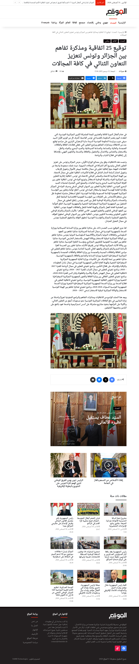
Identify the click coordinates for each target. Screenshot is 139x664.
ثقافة (74, 23)
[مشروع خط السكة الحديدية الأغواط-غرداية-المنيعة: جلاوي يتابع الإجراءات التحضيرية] (115, 509)
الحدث (113, 23)
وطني (98, 23)
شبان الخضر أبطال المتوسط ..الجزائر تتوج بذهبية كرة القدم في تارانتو (88, 521)
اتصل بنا (34, 626)
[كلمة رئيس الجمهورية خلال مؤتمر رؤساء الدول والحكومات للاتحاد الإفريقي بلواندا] (115, 576)
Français (45, 23)
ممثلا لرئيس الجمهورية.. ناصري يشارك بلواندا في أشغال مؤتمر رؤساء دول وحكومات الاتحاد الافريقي (89, 589)
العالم (68, 23)
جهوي (105, 23)
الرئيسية (122, 23)
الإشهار (35, 630)
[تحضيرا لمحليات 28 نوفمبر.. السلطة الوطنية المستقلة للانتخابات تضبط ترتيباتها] (88, 542)
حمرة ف (121, 71)
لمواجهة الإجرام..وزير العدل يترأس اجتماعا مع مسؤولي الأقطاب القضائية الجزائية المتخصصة (103, 420)
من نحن (34, 621)
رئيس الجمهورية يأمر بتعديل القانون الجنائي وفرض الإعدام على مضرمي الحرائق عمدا (62, 522)
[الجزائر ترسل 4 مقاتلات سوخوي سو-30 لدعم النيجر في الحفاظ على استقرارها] (61, 542)
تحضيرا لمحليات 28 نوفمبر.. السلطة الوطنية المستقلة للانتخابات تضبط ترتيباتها (88, 554)
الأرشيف (34, 634)
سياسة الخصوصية (30, 642)
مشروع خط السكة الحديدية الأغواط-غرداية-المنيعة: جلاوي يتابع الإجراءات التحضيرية (116, 522)
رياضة (54, 23)
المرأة (61, 23)
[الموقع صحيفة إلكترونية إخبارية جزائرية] (116, 12)
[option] (88, 419)
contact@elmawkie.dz (59, 641)
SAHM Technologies (20, 659)
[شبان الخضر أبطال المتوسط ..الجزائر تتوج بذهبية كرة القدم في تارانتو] (88, 509)
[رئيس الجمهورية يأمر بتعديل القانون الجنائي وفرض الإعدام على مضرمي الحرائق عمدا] (61, 509)
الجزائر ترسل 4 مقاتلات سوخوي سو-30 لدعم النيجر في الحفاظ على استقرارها (62, 554)
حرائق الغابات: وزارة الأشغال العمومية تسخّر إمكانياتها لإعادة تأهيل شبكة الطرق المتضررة (61, 2)
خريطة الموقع (32, 638)
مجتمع (82, 23)
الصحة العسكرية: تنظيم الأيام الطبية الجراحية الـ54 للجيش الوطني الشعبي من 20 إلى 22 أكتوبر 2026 (62, 591)
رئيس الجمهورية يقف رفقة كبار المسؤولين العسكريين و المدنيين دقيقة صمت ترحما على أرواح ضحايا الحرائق (115, 555)
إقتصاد (90, 23)
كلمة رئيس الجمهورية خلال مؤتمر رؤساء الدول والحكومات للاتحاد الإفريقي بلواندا (115, 589)
